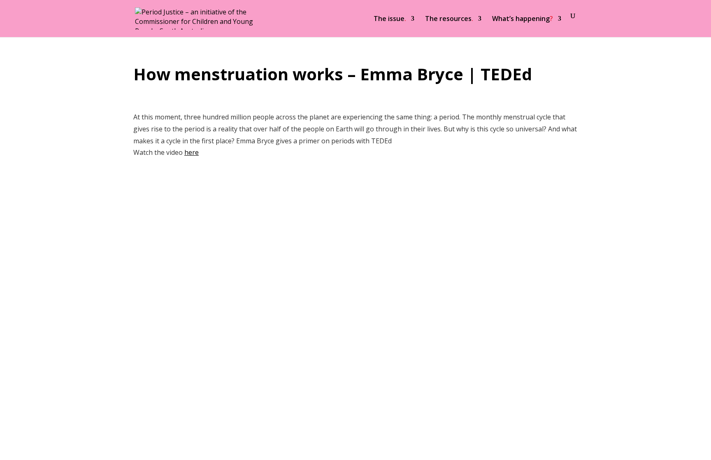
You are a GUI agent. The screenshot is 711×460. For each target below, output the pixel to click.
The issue (390, 19)
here (191, 152)
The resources (449, 19)
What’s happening (522, 19)
